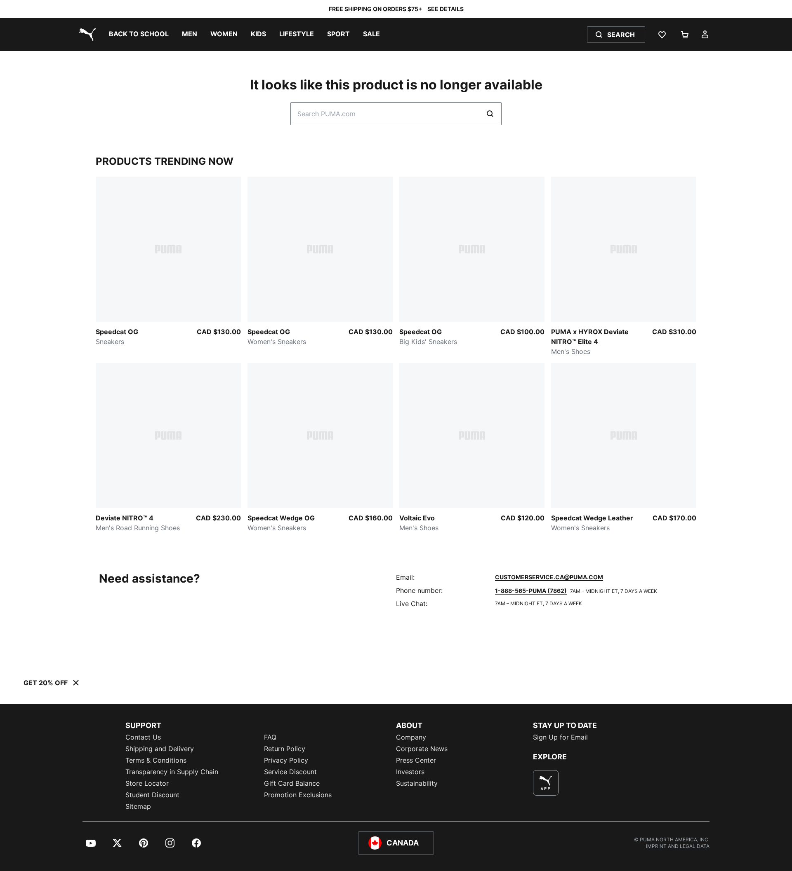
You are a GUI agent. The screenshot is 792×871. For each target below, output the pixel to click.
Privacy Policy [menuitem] (286, 760)
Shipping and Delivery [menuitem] (159, 749)
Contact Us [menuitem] (143, 737)
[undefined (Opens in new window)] (546, 783)
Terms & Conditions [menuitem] (155, 760)
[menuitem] (138, 34)
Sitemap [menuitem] (138, 806)
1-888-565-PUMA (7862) (531, 590)
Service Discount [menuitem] (290, 772)
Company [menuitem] (411, 737)
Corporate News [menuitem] (422, 749)
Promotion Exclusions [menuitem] (298, 795)
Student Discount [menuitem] (152, 795)
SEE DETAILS (445, 8)
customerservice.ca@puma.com (549, 577)
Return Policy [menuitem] (284, 749)
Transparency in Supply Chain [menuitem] (171, 772)
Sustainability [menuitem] (417, 783)
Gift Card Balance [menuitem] (292, 783)
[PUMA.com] (85, 34)
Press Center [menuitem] (416, 760)
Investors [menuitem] (410, 772)
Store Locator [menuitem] (147, 783)
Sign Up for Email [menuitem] (560, 737)
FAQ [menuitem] (270, 737)
